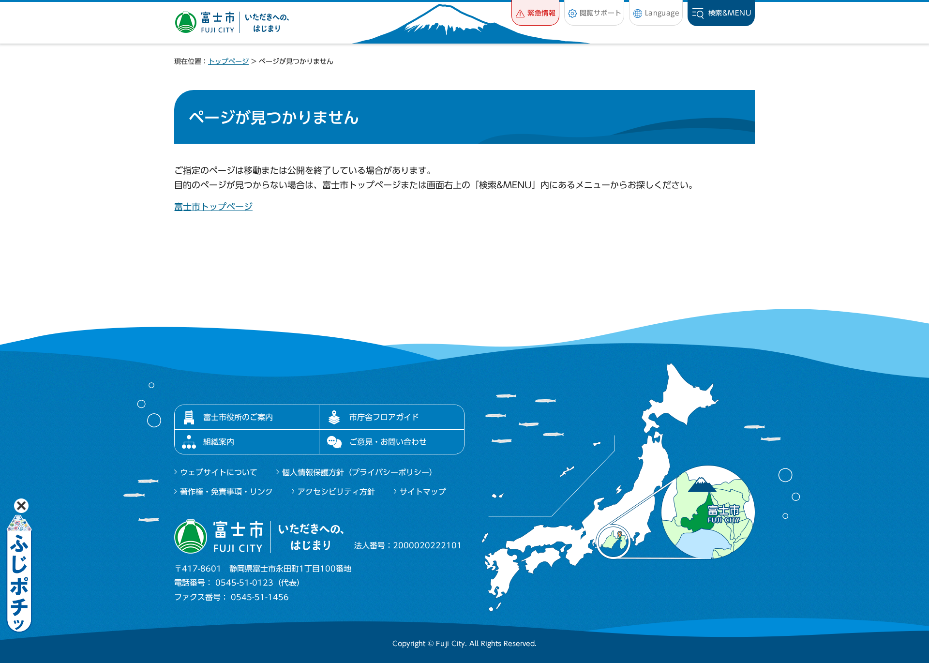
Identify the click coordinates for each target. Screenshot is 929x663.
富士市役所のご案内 (238, 417)
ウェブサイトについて (218, 472)
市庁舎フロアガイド (384, 417)
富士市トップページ (213, 206)
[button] (535, 13)
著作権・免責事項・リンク (226, 492)
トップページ (228, 61)
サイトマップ (423, 492)
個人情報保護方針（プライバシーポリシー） (359, 472)
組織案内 (218, 442)
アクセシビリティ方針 (336, 492)
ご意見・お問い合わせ (388, 442)
